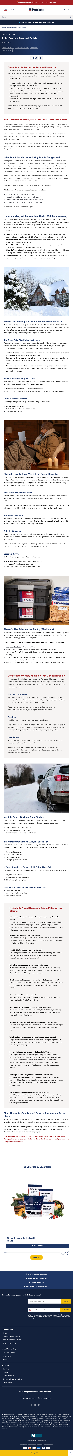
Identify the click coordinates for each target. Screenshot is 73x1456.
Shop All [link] (36, 1257)
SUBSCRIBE (65, 1310)
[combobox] (31, 1310)
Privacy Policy (33, 1318)
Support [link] (5, 1333)
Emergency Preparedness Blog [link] (12, 1379)
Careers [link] (5, 1372)
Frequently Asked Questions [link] (11, 1336)
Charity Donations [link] (8, 1375)
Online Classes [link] (7, 1382)
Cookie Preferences (48, 1444)
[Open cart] (68, 9)
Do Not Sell (39, 1444)
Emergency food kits (13, 647)
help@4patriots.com (29, 1398)
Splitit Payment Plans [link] (9, 1343)
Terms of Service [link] (32, 1444)
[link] (31, 1405)
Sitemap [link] (5, 1359)
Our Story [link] (6, 1369)
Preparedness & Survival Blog (16, 27)
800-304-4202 (46, 1398)
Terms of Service (42, 1318)
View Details (37, 1246)
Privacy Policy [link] (23, 1444)
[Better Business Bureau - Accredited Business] (36, 1436)
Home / (4, 27)
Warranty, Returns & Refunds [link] (12, 1339)
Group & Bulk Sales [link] (9, 1352)
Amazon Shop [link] (7, 1356)
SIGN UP (65, 1301)
